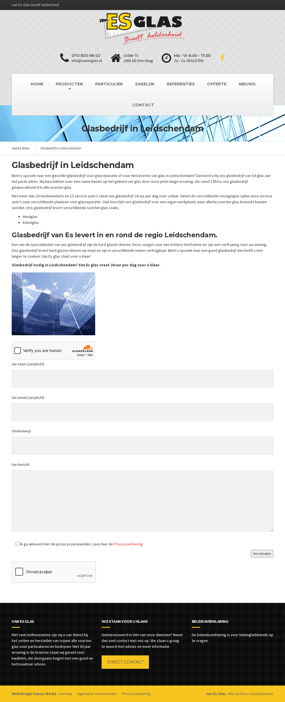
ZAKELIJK (144, 84)
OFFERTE (217, 84)
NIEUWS (247, 84)
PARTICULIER (109, 84)
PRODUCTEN (69, 84)
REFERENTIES (181, 84)
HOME (37, 84)
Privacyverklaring (128, 544)
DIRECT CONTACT (125, 662)
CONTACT (143, 104)
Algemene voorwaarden (97, 693)
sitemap (65, 693)
